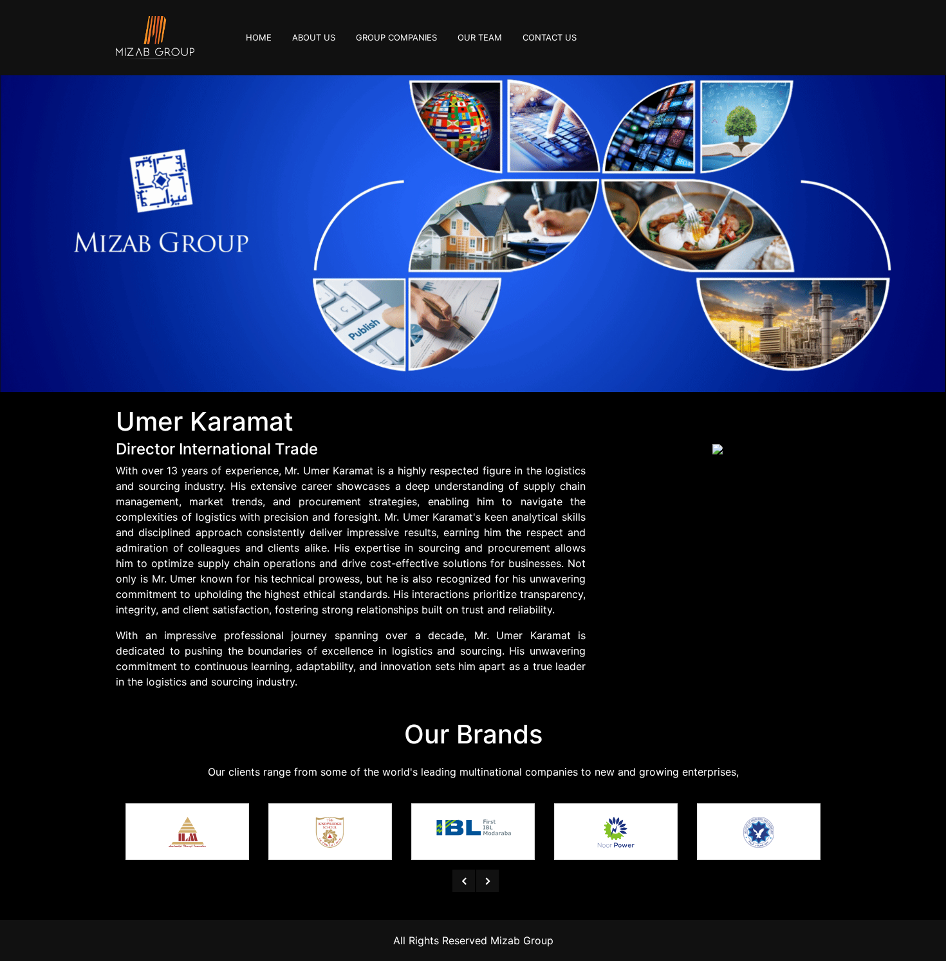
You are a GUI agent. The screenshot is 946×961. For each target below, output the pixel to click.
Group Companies (396, 37)
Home (264, 37)
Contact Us (550, 37)
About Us (313, 37)
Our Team (480, 37)
